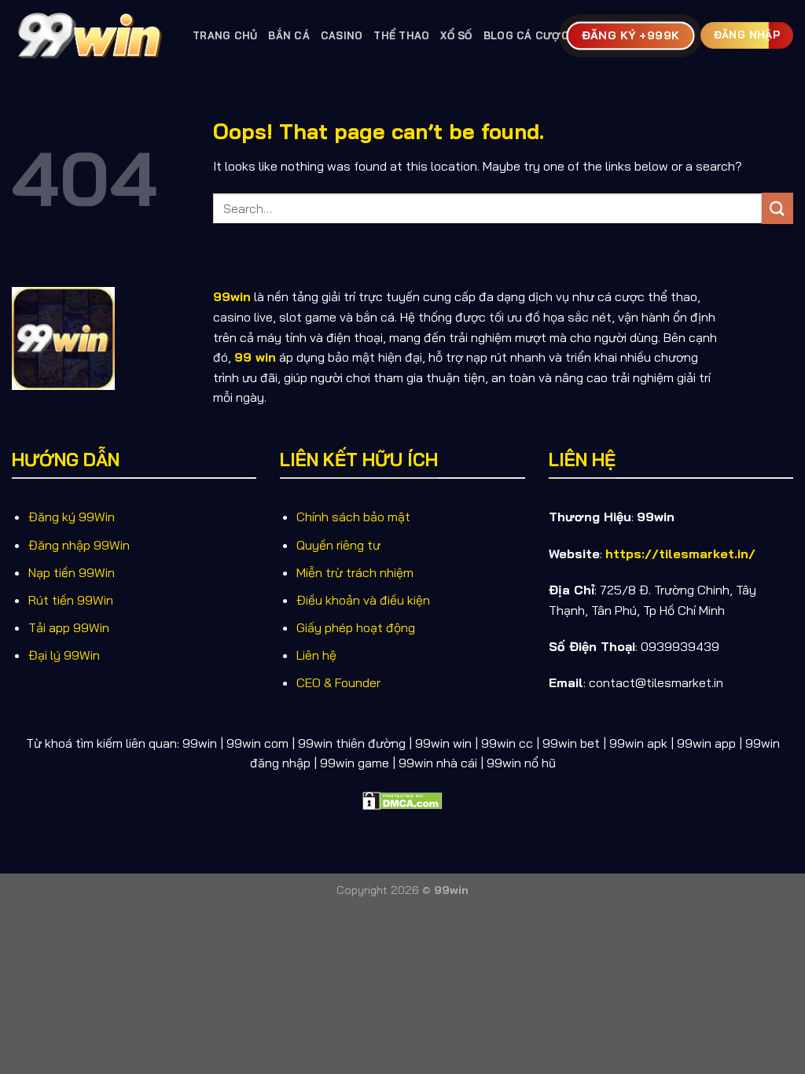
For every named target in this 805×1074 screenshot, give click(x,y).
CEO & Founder (338, 682)
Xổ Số (456, 35)
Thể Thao (401, 35)
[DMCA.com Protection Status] (402, 799)
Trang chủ (225, 35)
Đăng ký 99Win (71, 516)
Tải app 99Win (68, 627)
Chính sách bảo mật (353, 516)
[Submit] (777, 208)
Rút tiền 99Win (70, 600)
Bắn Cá (289, 35)
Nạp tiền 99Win (71, 572)
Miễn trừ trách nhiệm (355, 572)
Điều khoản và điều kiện (363, 600)
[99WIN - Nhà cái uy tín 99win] (90, 35)
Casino (342, 35)
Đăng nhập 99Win (79, 545)
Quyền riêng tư (338, 545)
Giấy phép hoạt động (355, 627)
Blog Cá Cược (526, 35)
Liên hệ (316, 655)
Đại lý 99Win (64, 655)
